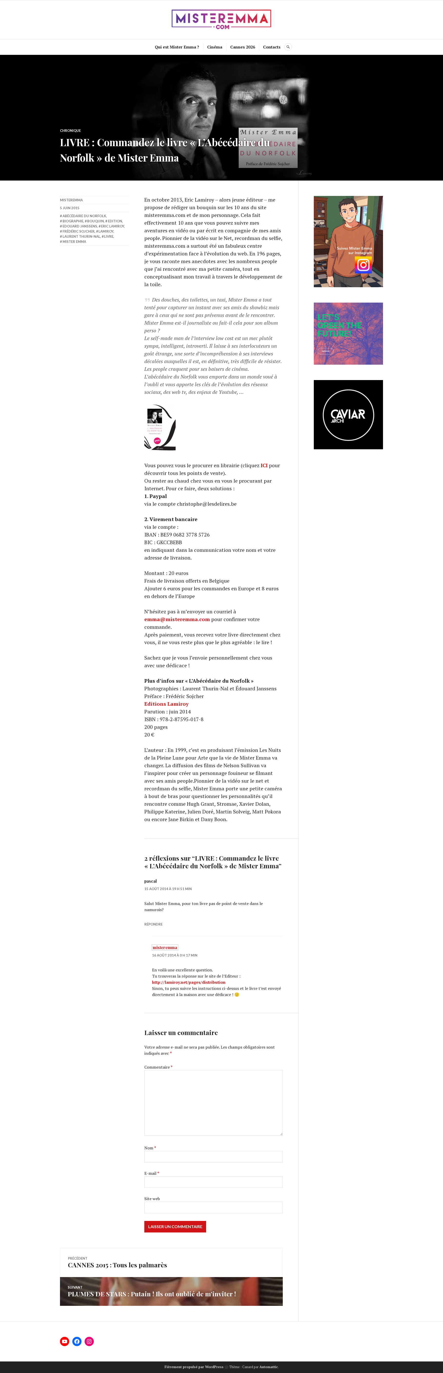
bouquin (95, 221)
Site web (152, 1198)
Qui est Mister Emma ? (177, 47)
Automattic (268, 1367)
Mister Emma (74, 242)
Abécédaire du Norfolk (84, 216)
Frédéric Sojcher (79, 231)
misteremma (71, 200)
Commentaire (158, 1067)
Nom (150, 1148)
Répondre (153, 924)
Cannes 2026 (242, 47)
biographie (73, 221)
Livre (108, 236)
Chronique (70, 130)
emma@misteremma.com (177, 619)
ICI (264, 465)
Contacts (271, 47)
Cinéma (214, 47)
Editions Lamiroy (166, 703)
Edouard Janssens (80, 226)
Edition (115, 221)
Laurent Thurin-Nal (81, 236)
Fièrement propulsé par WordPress (194, 1367)
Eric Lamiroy (112, 226)
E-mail (151, 1173)
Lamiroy (105, 231)
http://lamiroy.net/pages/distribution (189, 982)
